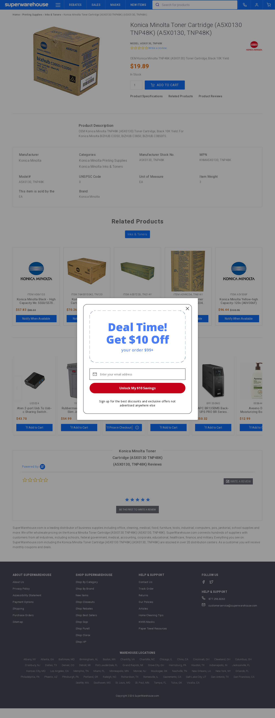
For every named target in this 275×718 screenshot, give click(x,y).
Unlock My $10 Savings (137, 388)
